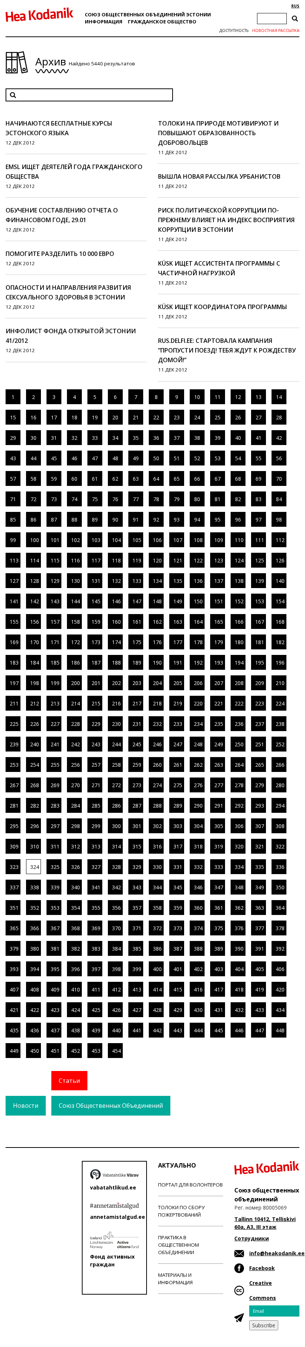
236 (239, 723)
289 (177, 805)
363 (259, 907)
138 (239, 580)
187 (96, 662)
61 (95, 478)
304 (198, 826)
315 (136, 846)
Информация (103, 21)
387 (177, 948)
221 (218, 703)
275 (177, 785)
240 (34, 744)
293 (259, 805)
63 (136, 478)
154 (280, 601)
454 (116, 1050)
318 (198, 846)
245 (136, 744)
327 (96, 866)
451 (55, 1050)
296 (34, 826)
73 (54, 499)
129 (55, 580)
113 (14, 560)
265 (259, 764)
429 (177, 1009)
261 (177, 764)
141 (14, 601)
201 (96, 683)
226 (34, 723)
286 (116, 805)
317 (177, 846)
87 (54, 519)
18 (74, 417)
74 (74, 499)
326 (75, 866)
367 (55, 928)
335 (259, 866)
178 (198, 642)
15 (13, 417)
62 (115, 478)
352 (34, 907)
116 (75, 560)
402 (198, 969)
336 (280, 866)
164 (198, 621)
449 (14, 1050)
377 (259, 928)
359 (177, 907)
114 (34, 560)
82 (238, 499)
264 (239, 764)
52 (197, 458)
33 (95, 437)
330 (157, 866)
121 (177, 560)
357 (136, 907)
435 (14, 1030)
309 (14, 846)
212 (34, 703)
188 (116, 662)
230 (116, 723)
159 (96, 621)
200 (75, 683)
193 (218, 662)
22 (156, 417)
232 (157, 723)
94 (197, 519)
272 (116, 785)
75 (95, 499)
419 (259, 989)
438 (75, 1030)
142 (34, 601)
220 (198, 703)
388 (198, 948)
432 (239, 1009)
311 (55, 846)
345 (177, 887)
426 (116, 1009)
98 (279, 519)
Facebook (262, 1268)
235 (218, 723)
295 (14, 826)
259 (136, 764)
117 (96, 560)
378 (280, 928)
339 (55, 887)
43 (13, 458)
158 (75, 621)
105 (136, 539)
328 (116, 866)
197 (14, 683)
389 (218, 948)
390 (239, 948)
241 (55, 744)
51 (177, 458)
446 (239, 1030)
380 (34, 948)
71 (13, 499)
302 (157, 826)
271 (96, 785)
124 (239, 560)
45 (54, 458)
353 (55, 907)
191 (177, 662)
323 (14, 866)
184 (34, 662)
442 (157, 1030)
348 (239, 887)
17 (54, 417)
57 (13, 478)
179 (218, 642)
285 (96, 805)
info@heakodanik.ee (277, 1253)
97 (258, 519)
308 (280, 826)
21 (136, 417)
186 (75, 662)
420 (280, 989)
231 (136, 723)
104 (116, 539)
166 (239, 621)
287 (136, 805)
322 (280, 846)
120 (157, 560)
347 (218, 887)
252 (280, 744)
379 (14, 948)
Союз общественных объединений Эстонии (148, 14)
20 (115, 417)
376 (239, 928)
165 (218, 621)
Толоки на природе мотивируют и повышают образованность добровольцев (218, 133)
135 (177, 580)
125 (259, 560)
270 (75, 785)
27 (258, 417)
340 (75, 887)
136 (198, 580)
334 (239, 866)
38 (197, 437)
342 (116, 887)
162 (157, 621)
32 (74, 437)
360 (198, 907)
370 (116, 928)
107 (177, 539)
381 (55, 948)
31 (54, 437)
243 (96, 744)
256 (75, 764)
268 (34, 785)
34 (115, 437)
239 (14, 744)
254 (34, 764)
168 (280, 621)
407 (14, 989)
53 (218, 458)
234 (198, 723)
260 (157, 764)
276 (198, 785)
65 (177, 478)
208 (239, 683)
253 (14, 764)
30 (33, 437)
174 (116, 642)
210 (280, 683)
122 (198, 560)
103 (96, 539)
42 (279, 437)
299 (96, 826)
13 (258, 396)
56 (279, 458)
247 (177, 744)
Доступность (233, 30)
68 (238, 478)
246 (157, 744)
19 (95, 417)
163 (177, 621)
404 (239, 969)
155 (14, 621)
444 (198, 1030)
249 (218, 744)
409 (55, 989)
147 (136, 601)
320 (239, 846)
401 (177, 969)
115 (55, 560)
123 (218, 560)
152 (239, 601)
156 (34, 621)
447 (259, 1030)
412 (116, 989)
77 (136, 499)
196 (280, 662)
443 (177, 1030)
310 (34, 846)
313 (96, 846)
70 (279, 478)
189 (136, 662)
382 (75, 948)
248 (198, 744)
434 (280, 1009)
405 (259, 969)
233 (177, 723)
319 (218, 846)
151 (218, 601)
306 (239, 826)
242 (75, 744)
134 (157, 580)
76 (115, 499)
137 (218, 580)
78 (156, 499)
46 (74, 458)
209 (259, 683)
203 (136, 683)
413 (136, 989)
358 (157, 907)
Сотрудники (251, 1238)
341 (96, 887)
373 (177, 928)
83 (258, 499)
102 (75, 539)
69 (258, 478)
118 (116, 560)
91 (136, 519)
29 (13, 437)
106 (157, 539)
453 (96, 1050)
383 (96, 948)
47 (95, 458)
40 (238, 437)
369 (96, 928)
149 (177, 601)
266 (280, 764)
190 (157, 662)
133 (136, 580)
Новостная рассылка (275, 30)
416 (198, 989)
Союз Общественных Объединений (111, 1105)
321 (259, 846)
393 (14, 969)
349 (259, 887)
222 (239, 703)
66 (197, 478)
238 (280, 723)
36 (156, 437)
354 (75, 907)
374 (198, 928)
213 (55, 703)
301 (136, 826)
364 (280, 907)
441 (136, 1030)
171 (55, 642)
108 (198, 539)
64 (156, 478)
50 (156, 458)
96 (238, 519)
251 (259, 744)
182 (280, 642)
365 (14, 928)
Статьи (69, 1081)
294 (280, 805)
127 (14, 580)
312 (75, 846)
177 (177, 642)
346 (198, 887)
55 (258, 458)
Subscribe (263, 1325)
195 (259, 662)
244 (116, 744)
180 (239, 642)
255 (55, 764)
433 (259, 1009)
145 (96, 601)
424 (75, 1009)
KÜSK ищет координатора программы (222, 307)
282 (34, 805)
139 (259, 580)
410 (75, 989)
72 (33, 499)
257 (96, 764)
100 (34, 539)
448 (280, 1030)
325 (55, 866)
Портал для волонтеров (190, 1184)
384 (116, 948)
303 (177, 826)
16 (33, 417)
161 (136, 621)
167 (259, 621)
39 (218, 437)
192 (198, 662)
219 (177, 703)
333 (218, 866)
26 (238, 417)
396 (75, 969)
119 (136, 560)
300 (116, 826)
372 (157, 928)
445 (218, 1030)
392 (280, 948)
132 (116, 580)
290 (198, 805)
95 (218, 519)
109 (218, 539)
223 (259, 703)
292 (239, 805)
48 (115, 458)
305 (218, 826)
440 (116, 1030)
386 (157, 948)
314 (116, 846)
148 (157, 601)
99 (13, 539)
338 (34, 887)
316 (157, 846)
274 (157, 785)
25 (218, 417)
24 (197, 417)
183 (14, 662)
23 (177, 417)
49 (136, 458)
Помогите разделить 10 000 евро (60, 254)
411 (96, 989)
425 (96, 1009)
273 (136, 785)
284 (75, 805)
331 (177, 866)
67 (218, 478)
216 (116, 703)
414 (157, 989)
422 (34, 1009)
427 (136, 1009)
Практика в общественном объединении (178, 1245)
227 (55, 723)
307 (259, 826)
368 (75, 928)
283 (55, 805)
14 (279, 396)
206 (198, 683)
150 (198, 601)
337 (14, 887)
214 (75, 703)
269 (55, 785)
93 (177, 519)
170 (34, 642)
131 (96, 580)
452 (75, 1050)
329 (136, 866)
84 (279, 499)
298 (75, 826)
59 (54, 478)
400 (157, 969)
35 (136, 437)
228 (75, 723)
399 (136, 969)
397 (96, 969)
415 (177, 989)
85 (13, 519)
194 (239, 662)
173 (96, 642)
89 (95, 519)
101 (55, 539)
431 (218, 1009)
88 (74, 519)
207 (218, 683)
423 (55, 1009)
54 (238, 458)
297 (55, 826)
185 (55, 662)
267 (14, 785)
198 (34, 683)
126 (280, 560)
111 (259, 539)
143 (55, 601)
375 (218, 928)
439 (96, 1030)
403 (218, 969)
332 (198, 866)
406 (280, 969)
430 (198, 1009)
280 (280, 785)
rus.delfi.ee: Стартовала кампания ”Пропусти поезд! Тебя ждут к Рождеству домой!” (227, 350)
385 (136, 948)
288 (157, 805)
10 (197, 396)
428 (157, 1009)
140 (280, 580)
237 (259, 723)
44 (33, 458)
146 (116, 601)
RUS (295, 6)
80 (197, 499)
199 (55, 683)
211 (14, 703)
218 (157, 703)
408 (34, 989)
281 (14, 805)
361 (218, 907)
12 (238, 396)
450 (34, 1050)
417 (218, 989)
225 (14, 723)
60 (74, 478)
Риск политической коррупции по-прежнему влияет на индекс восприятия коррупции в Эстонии (226, 220)
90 (115, 519)
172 (75, 642)
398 (116, 969)
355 (96, 907)
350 (280, 887)
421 (14, 1009)
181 (259, 642)
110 (239, 539)
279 (259, 785)
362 (239, 907)
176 (157, 642)
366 (34, 928)
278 (239, 785)
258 (116, 764)
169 (14, 642)
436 (34, 1030)
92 (156, 519)
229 (96, 723)
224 (280, 703)
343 (136, 887)
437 (55, 1030)
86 (33, 519)
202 (116, 683)
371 (136, 928)
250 (239, 744)
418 (239, 989)
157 (55, 621)
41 (258, 437)
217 (136, 703)
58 (33, 478)
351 (14, 907)
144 (75, 601)
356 (116, 907)
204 (157, 683)
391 (259, 948)
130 (75, 580)
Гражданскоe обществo (162, 21)
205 (177, 683)
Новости (25, 1105)
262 (198, 764)
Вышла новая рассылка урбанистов (219, 176)
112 (280, 539)
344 (157, 887)
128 (34, 580)
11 (218, 396)
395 (55, 969)
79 (177, 499)
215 (96, 703)
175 (136, 642)
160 (116, 621)
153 (259, 601)
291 (218, 805)
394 (34, 969)
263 (218, 764)
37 (177, 437)
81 (218, 499)
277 (218, 785)
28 (279, 417)
